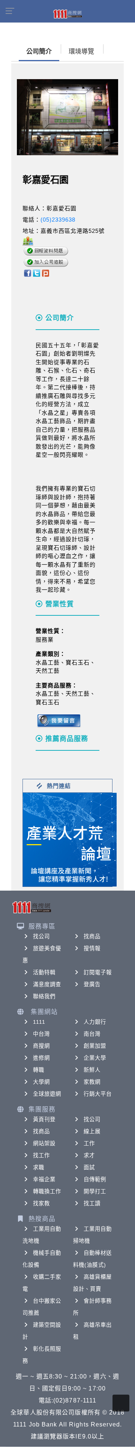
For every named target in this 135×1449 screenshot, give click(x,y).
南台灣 (92, 1034)
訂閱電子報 (98, 972)
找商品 (92, 936)
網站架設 (44, 1143)
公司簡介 (39, 51)
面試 (89, 1167)
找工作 (41, 1155)
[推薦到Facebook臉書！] (27, 273)
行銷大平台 (98, 1094)
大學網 (41, 1082)
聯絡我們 (44, 996)
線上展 (92, 1131)
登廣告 (92, 984)
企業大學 (95, 1058)
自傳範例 (95, 1179)
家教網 (92, 1082)
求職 (38, 1167)
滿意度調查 (47, 984)
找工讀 (92, 1203)
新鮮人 (92, 1070)
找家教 (41, 1203)
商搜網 (41, 1046)
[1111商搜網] (67, 13)
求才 (89, 1155)
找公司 (41, 936)
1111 (39, 1022)
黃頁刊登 (44, 1119)
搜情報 (92, 948)
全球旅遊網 (47, 1094)
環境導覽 (81, 51)
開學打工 (95, 1191)
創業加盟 (95, 1046)
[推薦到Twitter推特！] (36, 273)
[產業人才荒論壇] (70, 839)
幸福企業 (44, 1179)
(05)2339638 (57, 219)
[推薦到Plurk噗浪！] (45, 273)
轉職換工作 (47, 1191)
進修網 (41, 1058)
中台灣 (41, 1034)
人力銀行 (95, 1022)
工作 (89, 1143)
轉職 (38, 1070)
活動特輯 (44, 972)
